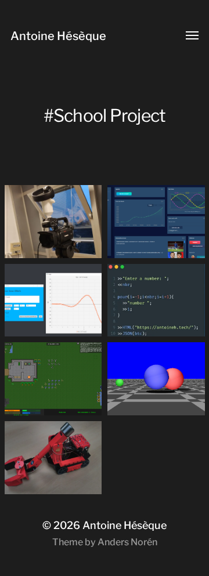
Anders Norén (127, 542)
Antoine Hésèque (58, 36)
